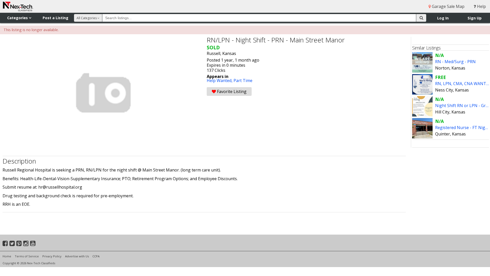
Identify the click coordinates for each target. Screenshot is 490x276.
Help (481, 6)
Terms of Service (27, 256)
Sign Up (475, 18)
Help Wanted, (220, 80)
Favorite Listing (231, 91)
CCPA (96, 256)
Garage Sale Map (447, 6)
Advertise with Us (77, 256)
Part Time (243, 80)
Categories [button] (18, 17)
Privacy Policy (52, 256)
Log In (443, 18)
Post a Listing (55, 17)
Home (7, 256)
